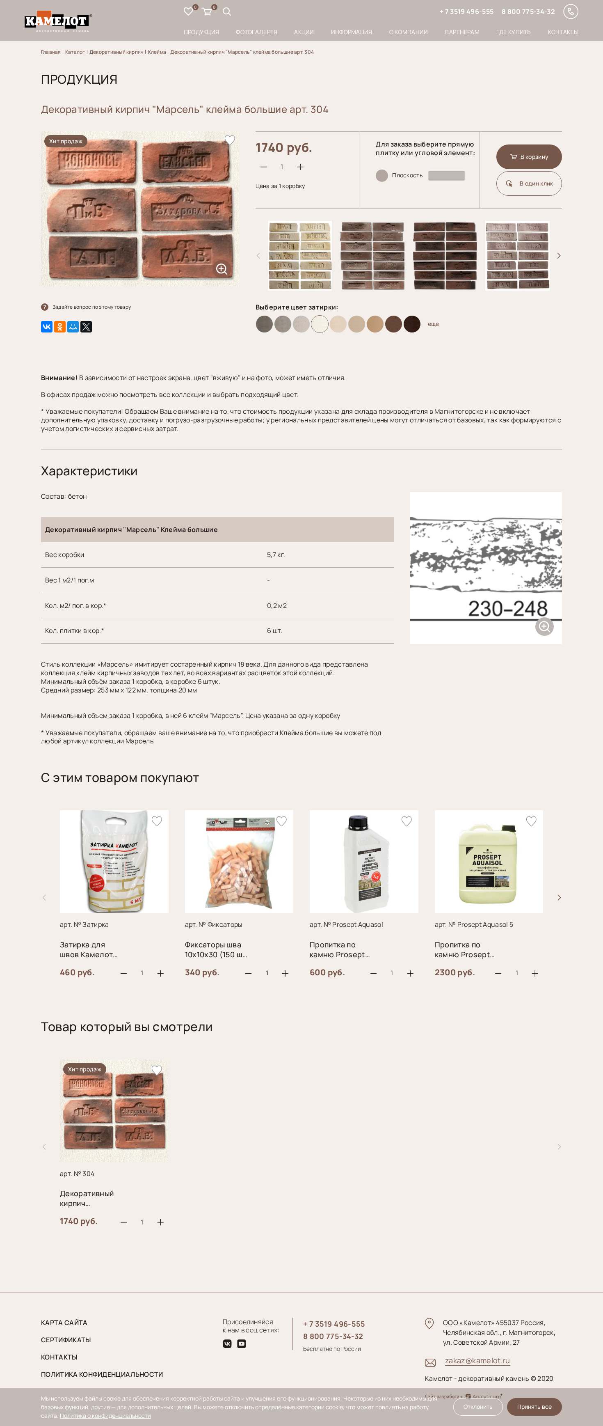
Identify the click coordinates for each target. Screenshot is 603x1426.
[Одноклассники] (60, 326)
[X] (86, 326)
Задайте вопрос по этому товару (92, 306)
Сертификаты (66, 1339)
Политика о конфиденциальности (105, 1415)
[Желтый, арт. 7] (375, 324)
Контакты (563, 32)
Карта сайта (64, 1322)
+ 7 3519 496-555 (466, 11)
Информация (351, 32)
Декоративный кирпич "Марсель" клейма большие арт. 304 (242, 51)
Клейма (157, 51)
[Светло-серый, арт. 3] (301, 324)
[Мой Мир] (73, 326)
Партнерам (462, 32)
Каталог (75, 51)
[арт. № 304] (445, 287)
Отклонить (478, 1406)
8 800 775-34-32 (528, 11)
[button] (559, 256)
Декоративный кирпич (116, 51)
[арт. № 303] (372, 287)
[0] (188, 12)
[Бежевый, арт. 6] (356, 324)
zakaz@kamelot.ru (477, 1360)
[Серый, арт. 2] (283, 324)
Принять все (534, 1406)
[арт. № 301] (300, 287)
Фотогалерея (256, 32)
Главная (51, 51)
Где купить (513, 32)
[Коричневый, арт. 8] (393, 324)
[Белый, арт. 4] (320, 324)
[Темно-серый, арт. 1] (264, 324)
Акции (304, 32)
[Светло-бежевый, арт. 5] (338, 324)
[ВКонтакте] (47, 326)
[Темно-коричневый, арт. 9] (412, 324)
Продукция (201, 32)
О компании (408, 32)
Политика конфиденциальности (102, 1374)
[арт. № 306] (517, 287)
